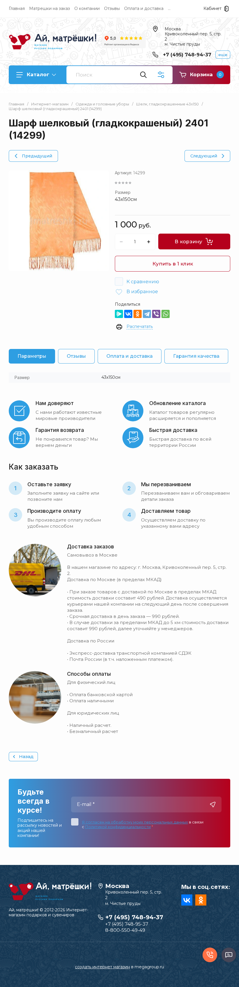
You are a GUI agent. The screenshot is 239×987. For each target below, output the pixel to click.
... (169, 8)
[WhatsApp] (165, 314)
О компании (87, 8)
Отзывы (112, 8)
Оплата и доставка (144, 8)
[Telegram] (147, 314)
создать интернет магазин (102, 966)
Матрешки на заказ (49, 8)
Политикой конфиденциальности (118, 826)
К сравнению (142, 281)
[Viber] (156, 314)
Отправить (213, 804)
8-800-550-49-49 (125, 930)
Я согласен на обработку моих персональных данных (135, 822)
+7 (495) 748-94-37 (187, 55)
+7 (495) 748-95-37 (126, 924)
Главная (17, 8)
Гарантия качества (196, 356)
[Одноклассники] (137, 314)
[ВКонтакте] (128, 314)
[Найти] (143, 75)
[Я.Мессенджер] (119, 314)
